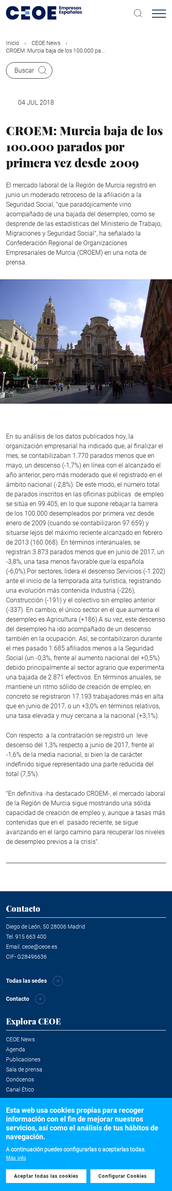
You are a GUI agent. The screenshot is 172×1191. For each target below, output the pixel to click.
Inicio (12, 43)
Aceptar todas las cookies (46, 1176)
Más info (16, 1158)
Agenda (15, 1049)
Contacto (17, 999)
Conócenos (20, 1079)
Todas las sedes (26, 981)
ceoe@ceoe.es (39, 946)
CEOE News (46, 43)
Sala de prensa (24, 1069)
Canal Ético (20, 1089)
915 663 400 (30, 936)
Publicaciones (23, 1059)
